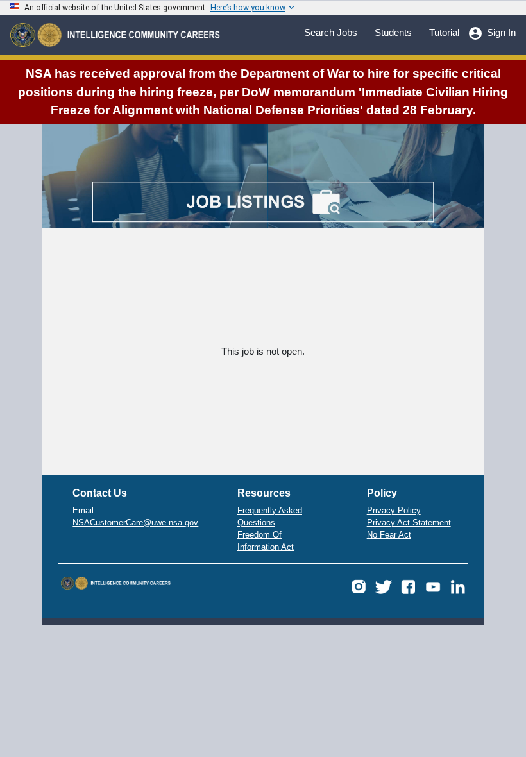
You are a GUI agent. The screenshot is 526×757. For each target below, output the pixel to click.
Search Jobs (330, 31)
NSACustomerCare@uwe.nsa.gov (135, 522)
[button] (358, 586)
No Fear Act (389, 535)
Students (393, 31)
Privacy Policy (394, 510)
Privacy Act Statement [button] (409, 522)
